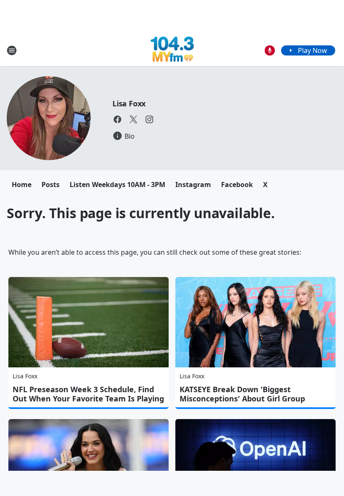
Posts (51, 184)
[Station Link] (172, 50)
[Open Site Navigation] (12, 50)
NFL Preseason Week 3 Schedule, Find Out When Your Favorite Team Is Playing (88, 394)
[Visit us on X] (133, 119)
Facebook (237, 184)
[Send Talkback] (270, 50)
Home (21, 184)
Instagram (193, 184)
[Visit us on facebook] (117, 119)
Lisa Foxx (129, 103)
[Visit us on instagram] (149, 119)
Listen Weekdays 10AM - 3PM (117, 184)
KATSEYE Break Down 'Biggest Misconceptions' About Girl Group (242, 394)
